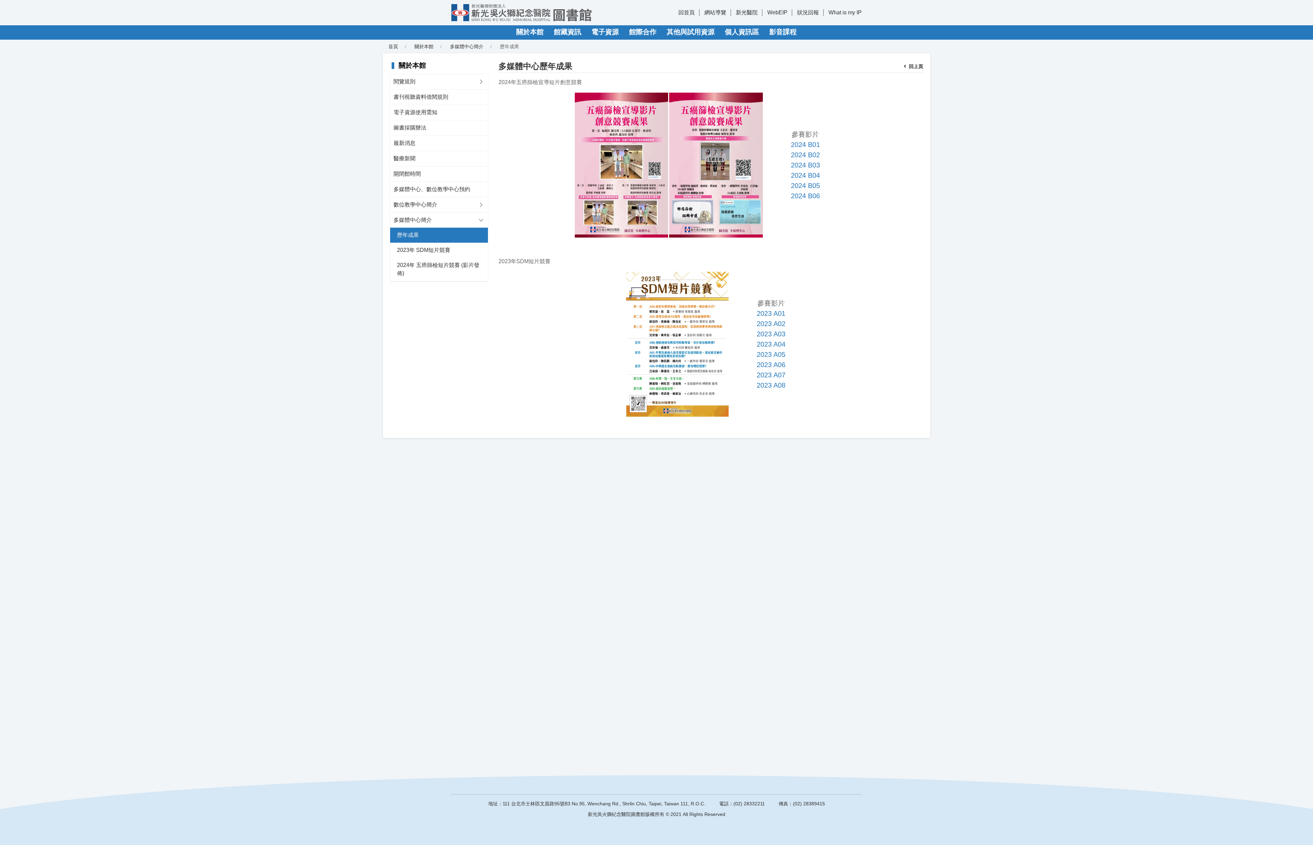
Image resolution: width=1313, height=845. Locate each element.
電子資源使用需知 (415, 112)
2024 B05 (805, 185)
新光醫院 (747, 12)
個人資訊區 (742, 32)
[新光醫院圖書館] (521, 12)
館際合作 (642, 32)
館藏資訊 (567, 32)
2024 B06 (805, 196)
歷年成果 (408, 235)
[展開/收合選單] (481, 81)
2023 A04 (771, 344)
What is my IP (845, 12)
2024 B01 (805, 144)
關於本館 (530, 32)
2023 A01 (771, 313)
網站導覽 (715, 12)
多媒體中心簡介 (413, 220)
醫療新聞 (404, 158)
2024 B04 (805, 175)
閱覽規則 (404, 81)
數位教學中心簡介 (415, 204)
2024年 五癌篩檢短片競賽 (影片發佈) (438, 269)
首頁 (393, 46)
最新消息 (404, 143)
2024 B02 (805, 155)
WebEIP (777, 12)
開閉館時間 (407, 174)
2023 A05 (771, 354)
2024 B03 (805, 165)
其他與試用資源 (691, 32)
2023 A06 (771, 364)
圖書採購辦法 (410, 128)
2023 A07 (771, 375)
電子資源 (605, 32)
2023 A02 (771, 323)
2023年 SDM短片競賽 (423, 250)
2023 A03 (771, 334)
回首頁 (686, 12)
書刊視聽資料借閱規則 (421, 97)
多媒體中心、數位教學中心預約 (432, 189)
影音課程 (783, 32)
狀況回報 (808, 12)
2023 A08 (771, 385)
